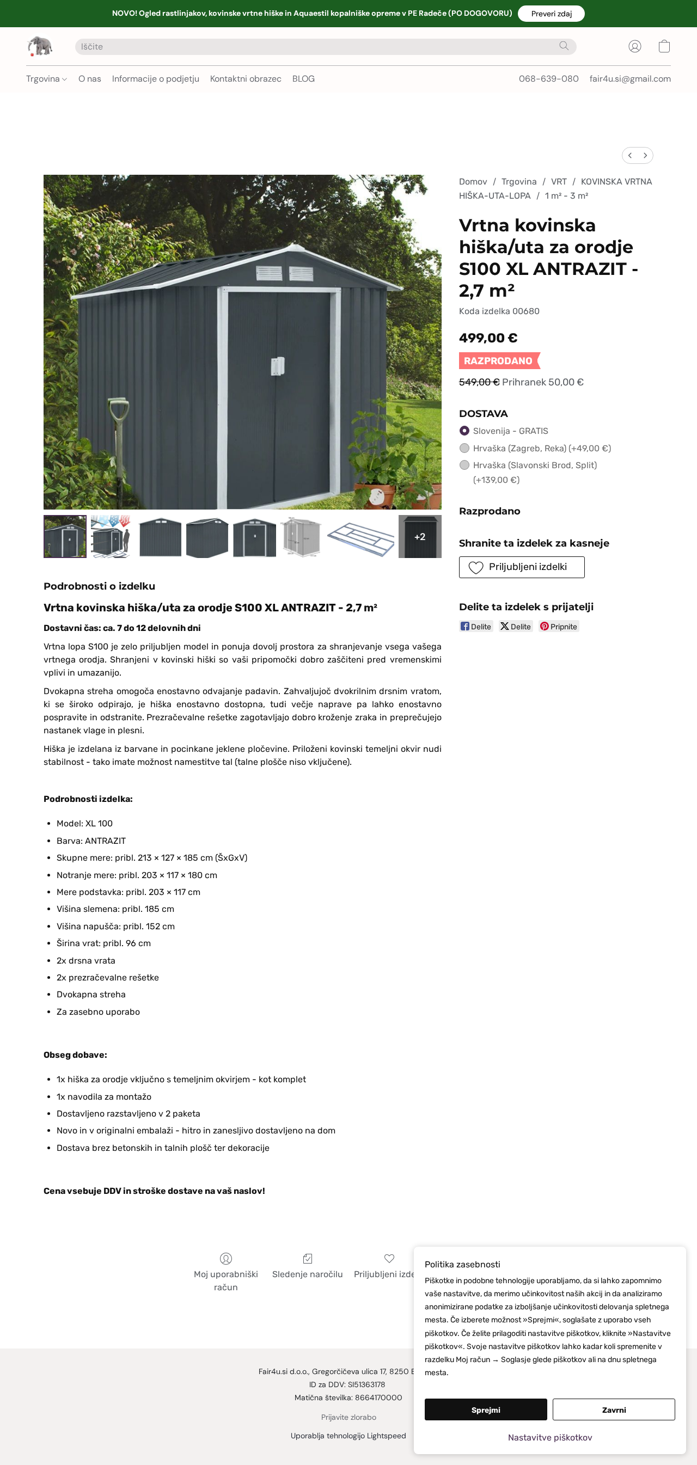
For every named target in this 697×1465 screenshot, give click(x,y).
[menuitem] (630, 155)
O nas (89, 78)
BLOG (303, 78)
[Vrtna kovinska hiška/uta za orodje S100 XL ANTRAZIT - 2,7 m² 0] (65, 536)
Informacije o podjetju (155, 78)
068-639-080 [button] (549, 78)
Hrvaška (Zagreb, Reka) (542, 448)
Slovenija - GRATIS (510, 431)
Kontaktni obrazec (246, 78)
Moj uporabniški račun (226, 1280)
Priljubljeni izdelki (389, 1274)
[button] (551, 13)
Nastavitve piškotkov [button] (550, 1437)
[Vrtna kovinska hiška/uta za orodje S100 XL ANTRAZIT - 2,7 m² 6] (360, 536)
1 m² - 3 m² (566, 196)
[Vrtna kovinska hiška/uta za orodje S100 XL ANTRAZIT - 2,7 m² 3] (207, 536)
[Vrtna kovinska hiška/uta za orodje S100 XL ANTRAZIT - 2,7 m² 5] (301, 536)
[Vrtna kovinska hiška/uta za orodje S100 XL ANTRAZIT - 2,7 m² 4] (254, 536)
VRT (559, 181)
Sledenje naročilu (307, 1274)
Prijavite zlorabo (348, 1417)
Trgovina (44, 78)
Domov (473, 181)
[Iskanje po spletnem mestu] (564, 45)
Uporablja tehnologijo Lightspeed (348, 1436)
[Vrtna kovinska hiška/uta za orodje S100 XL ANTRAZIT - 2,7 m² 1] (112, 536)
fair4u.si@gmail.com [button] (630, 78)
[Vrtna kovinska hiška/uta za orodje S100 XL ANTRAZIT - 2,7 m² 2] (159, 536)
